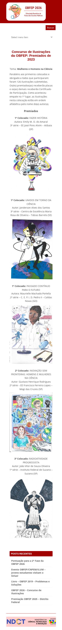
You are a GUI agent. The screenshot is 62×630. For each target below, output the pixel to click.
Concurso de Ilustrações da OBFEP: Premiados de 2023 (31, 55)
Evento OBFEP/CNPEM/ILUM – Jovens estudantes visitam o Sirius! (28, 572)
